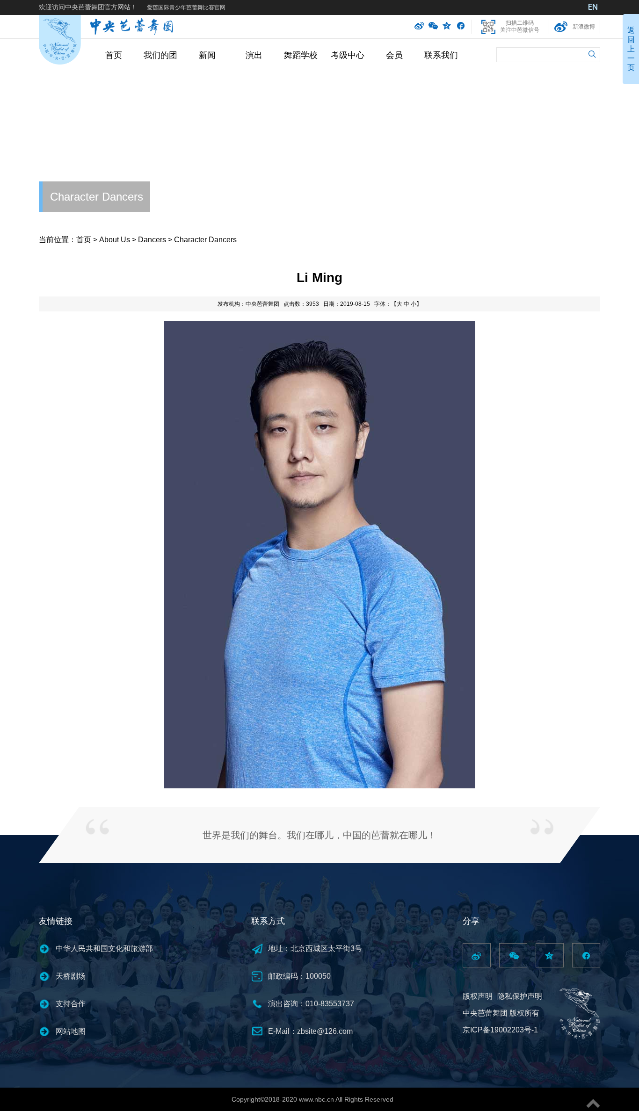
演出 (254, 55)
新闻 (207, 55)
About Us (114, 240)
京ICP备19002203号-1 (500, 1030)
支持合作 (71, 1004)
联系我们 (441, 55)
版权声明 (478, 996)
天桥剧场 (71, 976)
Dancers (152, 240)
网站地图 (71, 1031)
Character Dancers (96, 196)
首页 (113, 55)
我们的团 (160, 55)
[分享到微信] (433, 26)
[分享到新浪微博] (419, 26)
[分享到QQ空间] (447, 26)
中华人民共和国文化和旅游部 (104, 948)
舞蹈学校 (301, 55)
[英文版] (593, 8)
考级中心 (347, 55)
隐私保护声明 (519, 996)
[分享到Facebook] (461, 26)
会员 (394, 55)
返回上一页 (631, 49)
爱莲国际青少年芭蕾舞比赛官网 (186, 7)
